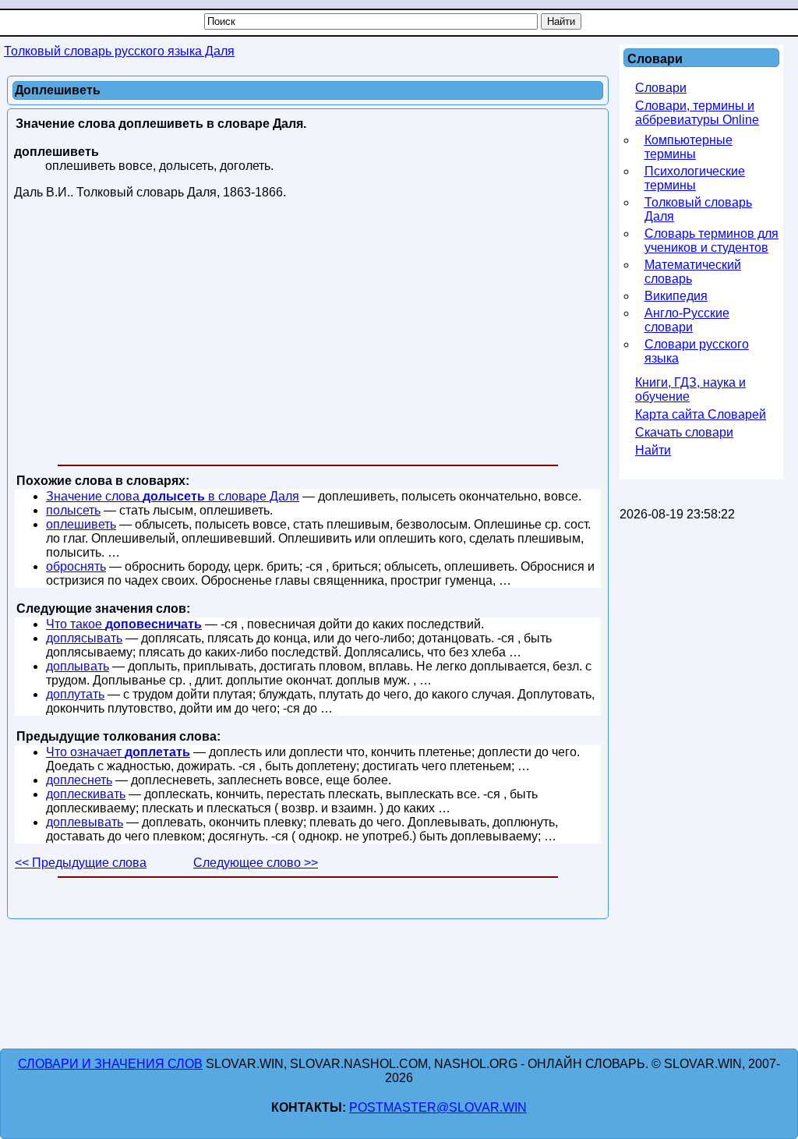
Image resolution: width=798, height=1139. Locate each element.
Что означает (118, 752)
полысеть (73, 510)
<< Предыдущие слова (81, 862)
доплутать (75, 694)
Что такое (124, 624)
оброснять (76, 566)
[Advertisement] (308, 335)
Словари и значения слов (110, 1063)
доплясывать (84, 638)
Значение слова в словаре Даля (172, 496)
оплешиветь (81, 524)
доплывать (77, 666)
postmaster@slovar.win (438, 1107)
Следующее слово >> (255, 862)
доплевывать (84, 822)
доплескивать (85, 794)
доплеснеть (79, 780)
